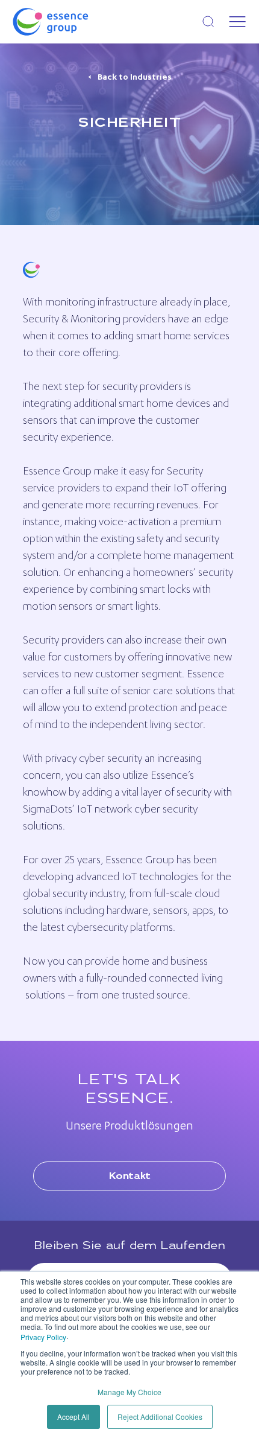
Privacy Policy (43, 1336)
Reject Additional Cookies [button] (159, 1416)
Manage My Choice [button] (129, 1392)
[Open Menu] (237, 22)
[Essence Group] (70, 22)
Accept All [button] (73, 1416)
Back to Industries (135, 78)
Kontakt (130, 1176)
